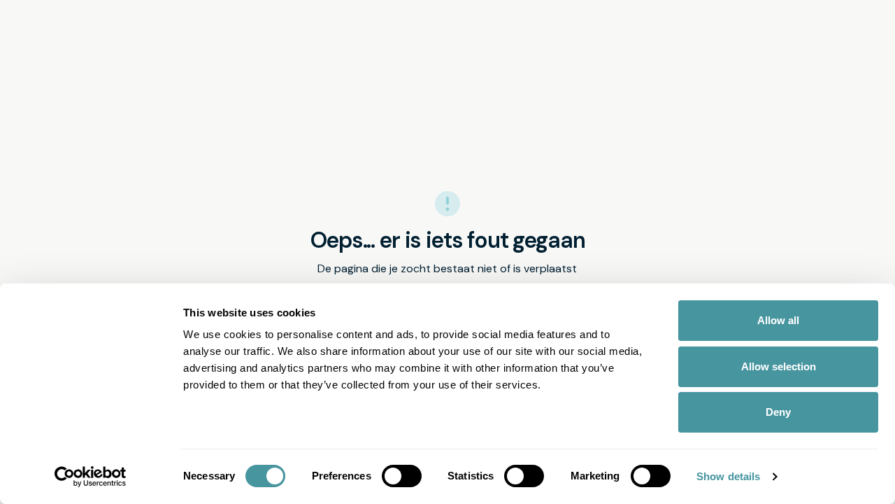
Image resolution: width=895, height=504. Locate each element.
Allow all (778, 320)
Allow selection (778, 366)
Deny (778, 412)
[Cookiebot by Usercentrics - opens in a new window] (90, 476)
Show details (728, 476)
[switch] (402, 476)
